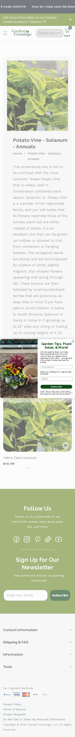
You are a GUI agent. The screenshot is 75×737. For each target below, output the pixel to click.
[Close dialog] (73, 341)
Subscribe (56, 386)
